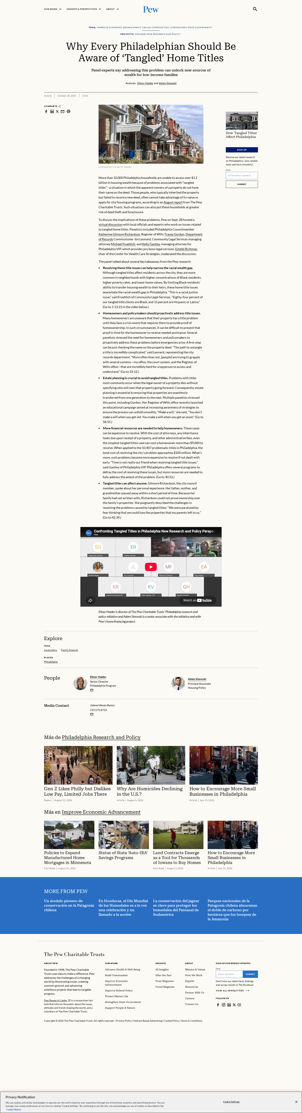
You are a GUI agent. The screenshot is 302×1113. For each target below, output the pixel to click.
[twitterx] (57, 111)
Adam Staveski (197, 679)
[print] (68, 111)
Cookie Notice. (13, 1109)
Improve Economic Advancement (101, 812)
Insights (160, 963)
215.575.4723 (98, 709)
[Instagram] (223, 1005)
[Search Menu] (255, 9)
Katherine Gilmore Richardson (119, 234)
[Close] (296, 1102)
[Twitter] (234, 1004)
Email (228, 170)
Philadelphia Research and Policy (101, 737)
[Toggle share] (256, 102)
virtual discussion (111, 224)
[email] (62, 111)
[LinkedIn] (229, 1005)
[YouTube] (239, 1005)
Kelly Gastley (151, 244)
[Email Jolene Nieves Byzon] (92, 714)
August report (173, 202)
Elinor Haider (98, 676)
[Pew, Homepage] (151, 9)
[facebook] (46, 111)
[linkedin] (52, 111)
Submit (241, 184)
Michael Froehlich (123, 244)
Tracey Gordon (174, 234)
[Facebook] (218, 1005)
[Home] (74, 954)
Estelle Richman (186, 249)
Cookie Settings (231, 1101)
